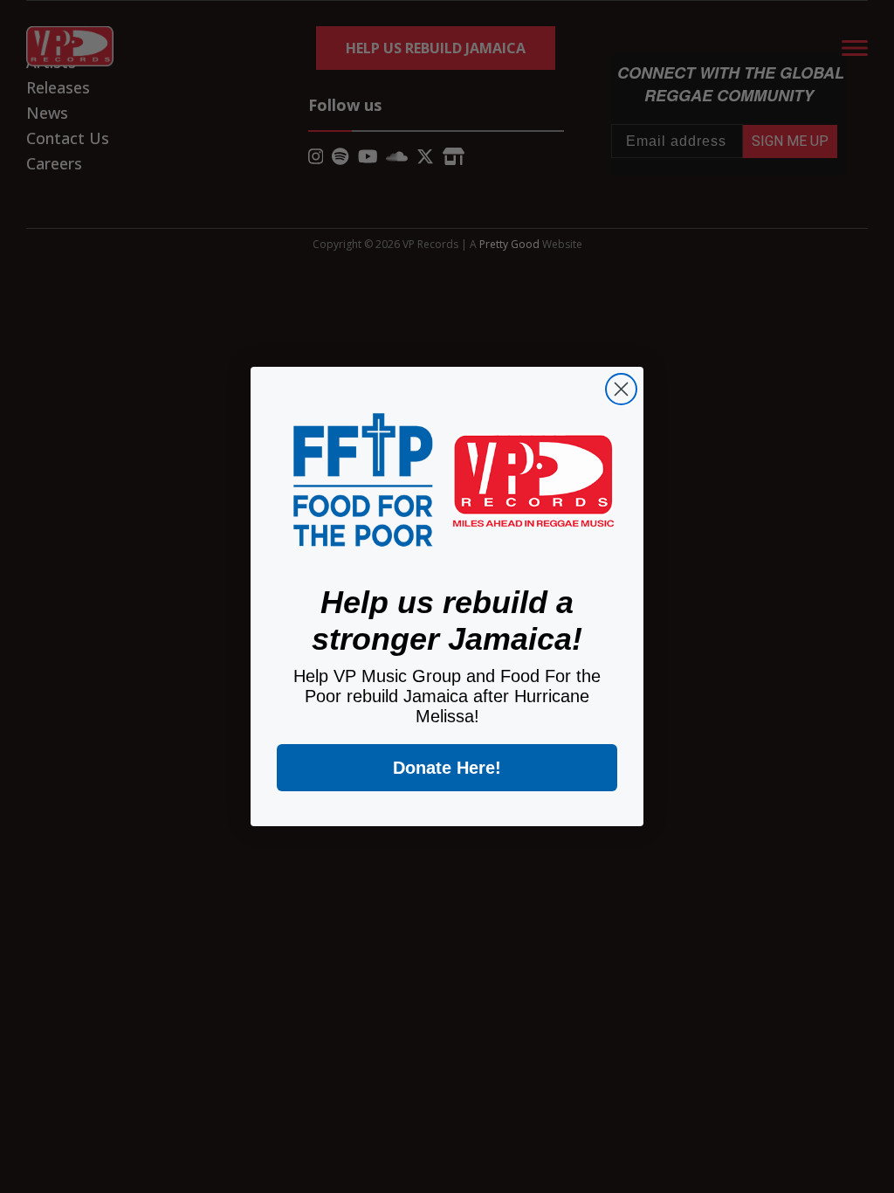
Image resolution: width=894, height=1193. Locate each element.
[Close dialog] (621, 389)
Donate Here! (447, 767)
